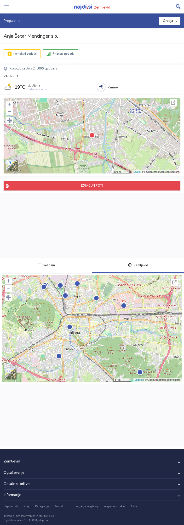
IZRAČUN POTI (92, 186)
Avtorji (134, 506)
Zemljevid (140, 265)
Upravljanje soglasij (84, 506)
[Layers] (11, 165)
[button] (9, 120)
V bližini (9, 76)
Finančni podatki (63, 54)
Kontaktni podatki (25, 54)
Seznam (49, 265)
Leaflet (137, 171)
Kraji (26, 506)
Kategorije (42, 506)
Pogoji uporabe (114, 506)
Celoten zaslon (173, 102)
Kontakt (59, 506)
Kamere (113, 87)
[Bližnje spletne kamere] (101, 87)
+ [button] (9, 104)
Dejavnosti (11, 506)
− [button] (9, 111)
